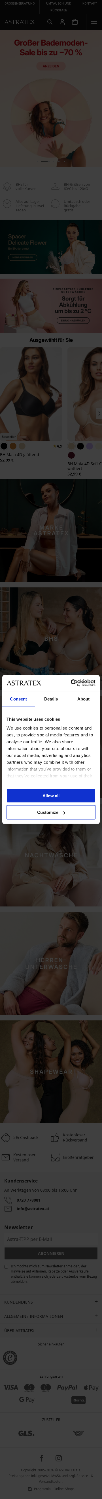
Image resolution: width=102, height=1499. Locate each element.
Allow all (51, 795)
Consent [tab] (18, 698)
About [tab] (83, 698)
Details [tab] (51, 698)
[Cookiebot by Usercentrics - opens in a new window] (71, 683)
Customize (47, 812)
